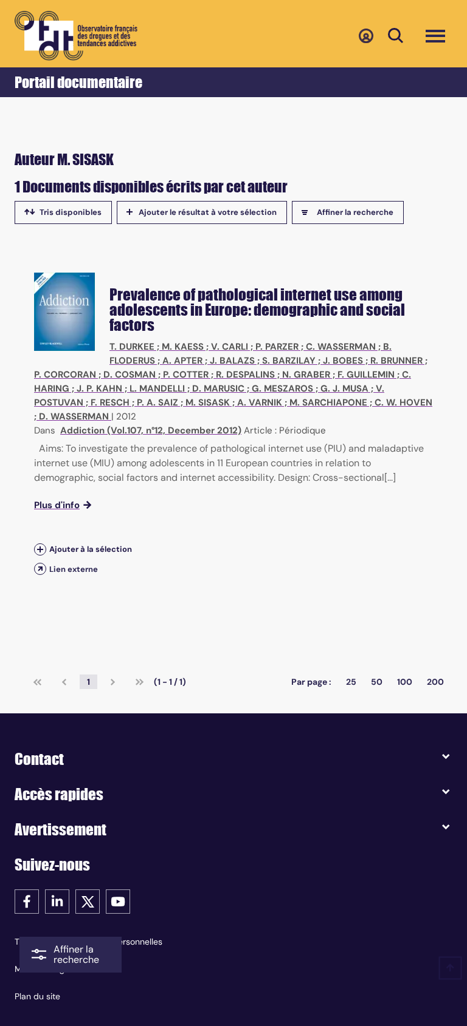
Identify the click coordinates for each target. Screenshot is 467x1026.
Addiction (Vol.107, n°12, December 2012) (150, 430)
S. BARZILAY (289, 361)
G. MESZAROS (282, 388)
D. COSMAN (129, 375)
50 (376, 681)
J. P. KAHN (99, 388)
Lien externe (73, 569)
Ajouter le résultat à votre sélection (208, 212)
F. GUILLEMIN (366, 375)
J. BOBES (343, 361)
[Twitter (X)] (87, 900)
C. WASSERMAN (341, 347)
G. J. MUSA (344, 388)
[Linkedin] (57, 900)
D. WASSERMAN (74, 416)
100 (404, 681)
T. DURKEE (131, 347)
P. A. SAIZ (157, 402)
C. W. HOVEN (403, 402)
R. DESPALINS (245, 375)
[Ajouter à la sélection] (40, 549)
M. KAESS (183, 347)
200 (435, 681)
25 (351, 681)
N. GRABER (306, 375)
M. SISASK (207, 402)
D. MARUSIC (218, 388)
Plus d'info (57, 505)
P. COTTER (186, 375)
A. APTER (182, 361)
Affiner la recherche (355, 212)
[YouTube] (118, 900)
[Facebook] (27, 900)
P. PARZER (277, 347)
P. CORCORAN (65, 375)
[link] (37, 681)
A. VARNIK (259, 402)
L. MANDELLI (157, 388)
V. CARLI (229, 347)
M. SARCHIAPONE (328, 402)
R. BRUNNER (396, 361)
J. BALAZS (232, 361)
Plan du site (37, 996)
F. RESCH (110, 402)
